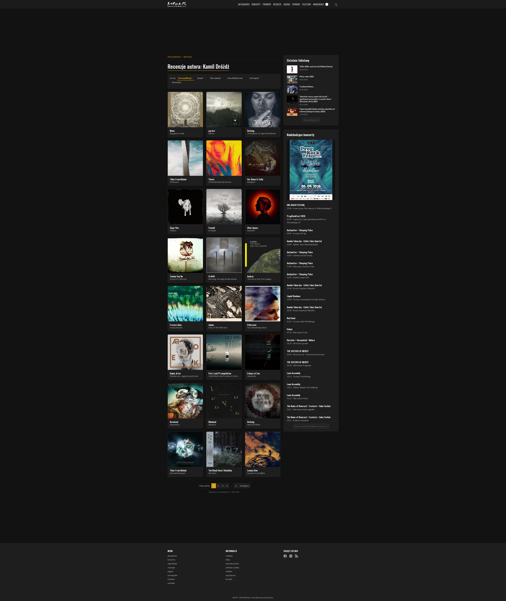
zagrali (170, 571)
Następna (244, 485)
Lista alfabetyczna (235, 78)
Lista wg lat (254, 78)
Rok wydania (215, 78)
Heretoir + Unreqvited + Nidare (301, 340)
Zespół (200, 78)
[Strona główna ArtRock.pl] (177, 4)
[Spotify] (290, 556)
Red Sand (291, 318)
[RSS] (296, 556)
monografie (172, 575)
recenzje (171, 567)
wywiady (171, 583)
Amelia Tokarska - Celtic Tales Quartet (304, 241)
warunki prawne (232, 563)
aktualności (172, 556)
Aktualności (244, 4)
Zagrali (286, 4)
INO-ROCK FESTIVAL (296, 205)
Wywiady (296, 4)
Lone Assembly (293, 373)
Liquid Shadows (293, 296)
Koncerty (256, 4)
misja (228, 560)
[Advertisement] (253, 30)
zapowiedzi (172, 563)
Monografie (318, 4)
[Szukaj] (336, 4)
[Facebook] (285, 556)
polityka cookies (232, 567)
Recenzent (176, 82)
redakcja (229, 556)
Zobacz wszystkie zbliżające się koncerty (311, 426)
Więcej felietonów (311, 120)
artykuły (171, 579)
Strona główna (174, 56)
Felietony (306, 4)
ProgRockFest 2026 (296, 216)
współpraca (230, 575)
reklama (229, 571)
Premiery (267, 4)
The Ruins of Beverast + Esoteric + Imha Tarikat (309, 406)
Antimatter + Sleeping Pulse (300, 230)
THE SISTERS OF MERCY (297, 351)
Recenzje (277, 4)
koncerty (171, 560)
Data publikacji (184, 78)
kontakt (229, 579)
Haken (289, 329)
